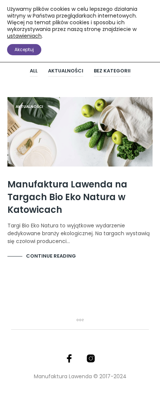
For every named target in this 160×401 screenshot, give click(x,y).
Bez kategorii (112, 70)
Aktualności (65, 70)
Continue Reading (51, 255)
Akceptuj (24, 49)
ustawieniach (24, 35)
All (34, 70)
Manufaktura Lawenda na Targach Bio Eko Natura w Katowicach (67, 197)
